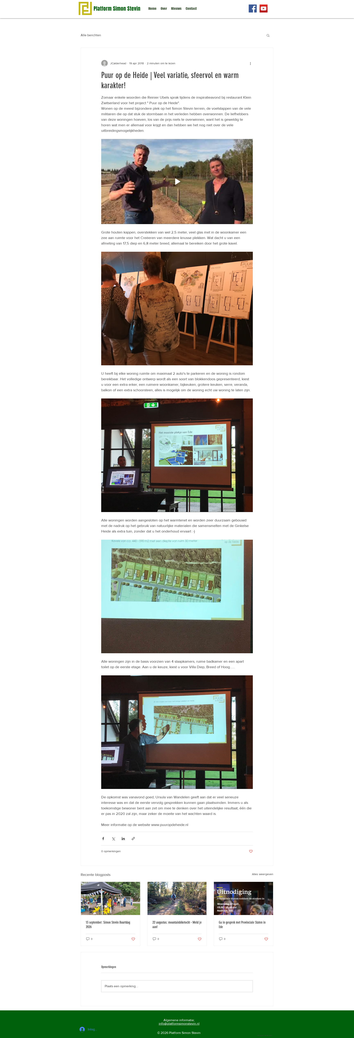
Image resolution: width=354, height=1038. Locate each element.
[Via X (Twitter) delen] (113, 839)
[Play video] (177, 181)
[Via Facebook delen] (103, 839)
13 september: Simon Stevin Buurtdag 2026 (108, 924)
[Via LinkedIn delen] (123, 839)
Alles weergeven (262, 874)
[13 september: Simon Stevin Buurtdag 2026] (110, 898)
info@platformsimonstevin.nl (179, 1023)
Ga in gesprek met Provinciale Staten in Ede (242, 924)
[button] (268, 35)
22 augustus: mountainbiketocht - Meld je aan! (177, 924)
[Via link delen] (133, 839)
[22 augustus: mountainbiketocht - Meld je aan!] (177, 898)
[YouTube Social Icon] (264, 8)
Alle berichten (91, 35)
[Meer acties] (250, 63)
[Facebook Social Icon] (253, 8)
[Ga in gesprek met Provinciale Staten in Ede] (243, 898)
